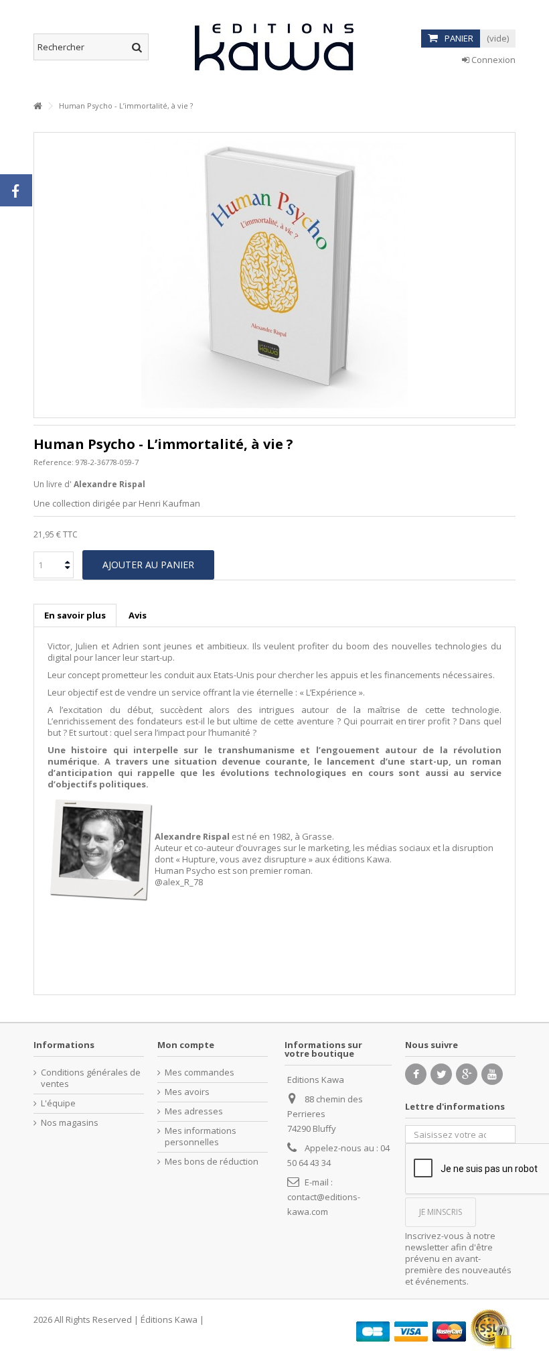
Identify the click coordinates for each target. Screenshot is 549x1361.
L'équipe (58, 1103)
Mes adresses (194, 1111)
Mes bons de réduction (211, 1161)
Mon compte (185, 1045)
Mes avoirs (187, 1092)
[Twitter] (441, 1074)
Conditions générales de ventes (91, 1078)
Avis (138, 615)
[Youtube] (492, 1074)
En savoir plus (75, 615)
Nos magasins (69, 1122)
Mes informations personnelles (200, 1136)
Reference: (53, 462)
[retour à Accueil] (37, 106)
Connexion (492, 60)
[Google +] (466, 1074)
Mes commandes (199, 1072)
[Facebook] (415, 1074)
